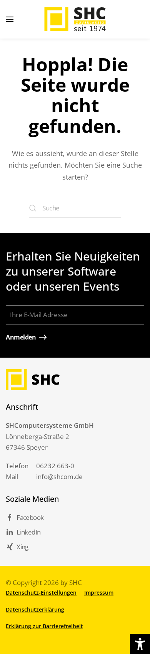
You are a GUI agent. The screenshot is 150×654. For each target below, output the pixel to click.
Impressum (98, 592)
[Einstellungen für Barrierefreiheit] (140, 644)
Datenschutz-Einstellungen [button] (41, 592)
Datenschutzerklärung (35, 609)
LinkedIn (28, 532)
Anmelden (21, 337)
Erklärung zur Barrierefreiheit (44, 626)
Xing (22, 546)
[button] (9, 19)
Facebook (30, 517)
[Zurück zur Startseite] (75, 19)
